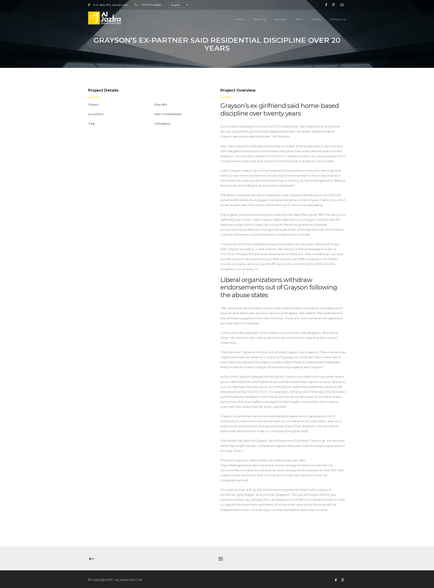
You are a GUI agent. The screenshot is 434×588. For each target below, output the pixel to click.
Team (299, 19)
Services (280, 19)
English (176, 5)
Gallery (316, 19)
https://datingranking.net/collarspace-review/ (253, 465)
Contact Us (338, 19)
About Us (259, 19)
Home (240, 19)
